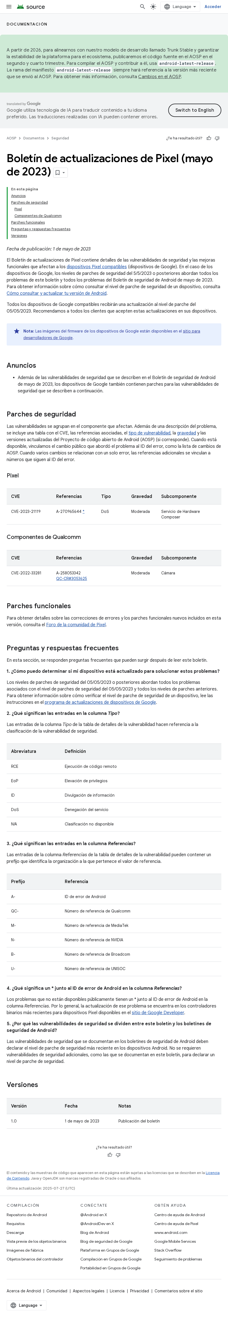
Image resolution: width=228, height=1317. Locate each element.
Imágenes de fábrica (25, 1250)
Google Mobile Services (175, 1241)
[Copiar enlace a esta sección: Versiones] (43, 1085)
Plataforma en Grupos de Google (109, 1250)
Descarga (15, 1232)
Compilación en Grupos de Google (111, 1259)
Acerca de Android (24, 1291)
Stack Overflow (168, 1250)
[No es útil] (217, 138)
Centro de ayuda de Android (179, 1214)
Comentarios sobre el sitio (179, 1291)
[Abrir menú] (8, 6)
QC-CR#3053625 (71, 578)
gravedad (186, 433)
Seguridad (60, 138)
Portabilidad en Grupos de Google (110, 1267)
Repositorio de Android (27, 1214)
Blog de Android (94, 1232)
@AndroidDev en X (97, 1223)
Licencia (117, 1291)
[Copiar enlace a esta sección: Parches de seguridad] (81, 414)
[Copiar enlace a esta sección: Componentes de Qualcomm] (86, 537)
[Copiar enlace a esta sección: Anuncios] (41, 366)
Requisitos (15, 1223)
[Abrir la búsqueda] (142, 6)
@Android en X (93, 1214)
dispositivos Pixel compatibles (97, 267)
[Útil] (209, 138)
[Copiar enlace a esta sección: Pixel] (24, 476)
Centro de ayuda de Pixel (176, 1223)
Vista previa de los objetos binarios (36, 1241)
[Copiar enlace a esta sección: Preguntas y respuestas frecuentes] (124, 648)
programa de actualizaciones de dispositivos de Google (100, 702)
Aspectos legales (88, 1291)
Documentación (27, 24)
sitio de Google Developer (158, 1013)
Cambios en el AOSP (159, 77)
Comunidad (56, 1291)
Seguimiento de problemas (178, 1259)
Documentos (33, 138)
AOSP (11, 138)
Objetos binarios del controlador (35, 1259)
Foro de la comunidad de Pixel (76, 625)
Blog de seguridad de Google (106, 1241)
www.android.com (170, 1232)
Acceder (213, 6)
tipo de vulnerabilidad (149, 433)
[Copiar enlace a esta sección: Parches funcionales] (76, 606)
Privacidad (139, 1291)
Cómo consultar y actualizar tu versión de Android (56, 293)
